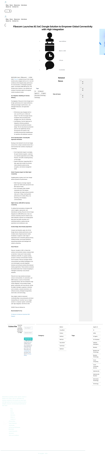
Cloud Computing (95, 360)
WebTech (62, 348)
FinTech (61, 333)
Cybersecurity (96, 371)
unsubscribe (26, 351)
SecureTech (62, 342)
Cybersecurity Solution (96, 375)
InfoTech (61, 336)
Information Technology (40, 95)
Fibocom (16, 79)
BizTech (61, 327)
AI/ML (94, 333)
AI (93, 330)
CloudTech (62, 330)
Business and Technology (96, 351)
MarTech (61, 339)
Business (95, 347)
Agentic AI (37, 93)
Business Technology (95, 356)
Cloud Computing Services (95, 366)
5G (35, 91)
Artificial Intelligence (95, 343)
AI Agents (43, 93)
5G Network (40, 91)
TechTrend (62, 345)
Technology (37, 97)
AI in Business (96, 339)
